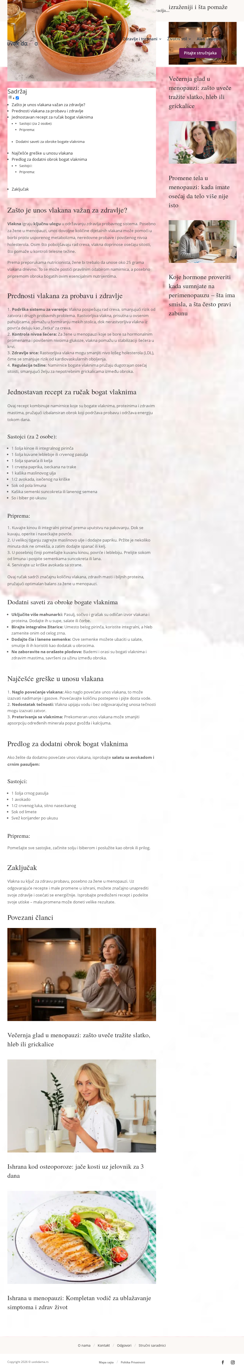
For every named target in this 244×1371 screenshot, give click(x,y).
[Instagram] (233, 1362)
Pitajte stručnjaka (200, 53)
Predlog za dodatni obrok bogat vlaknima (49, 159)
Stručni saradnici (152, 1345)
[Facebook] (223, 1362)
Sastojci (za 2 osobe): (35, 123)
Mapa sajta (106, 1362)
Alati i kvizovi (209, 39)
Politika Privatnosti (133, 1362)
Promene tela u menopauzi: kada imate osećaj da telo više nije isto (199, 191)
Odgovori (124, 1345)
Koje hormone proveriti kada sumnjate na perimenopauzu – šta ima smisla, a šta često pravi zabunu (202, 294)
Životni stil (177, 39)
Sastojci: (25, 165)
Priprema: (27, 129)
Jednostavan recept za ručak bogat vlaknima (52, 117)
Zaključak (20, 189)
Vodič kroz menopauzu (91, 39)
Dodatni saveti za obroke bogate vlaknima (50, 141)
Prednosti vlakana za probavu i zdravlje (47, 111)
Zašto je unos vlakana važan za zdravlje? (48, 104)
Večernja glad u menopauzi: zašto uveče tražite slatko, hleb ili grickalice (200, 92)
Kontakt (104, 1345)
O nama (84, 1345)
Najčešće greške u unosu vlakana (42, 153)
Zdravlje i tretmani (140, 39)
